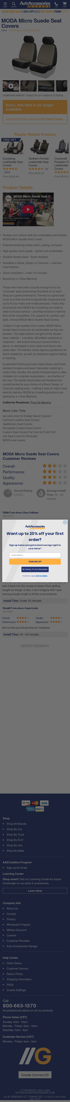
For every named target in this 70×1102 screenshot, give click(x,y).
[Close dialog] (65, 522)
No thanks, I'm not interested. (34, 569)
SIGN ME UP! (35, 561)
